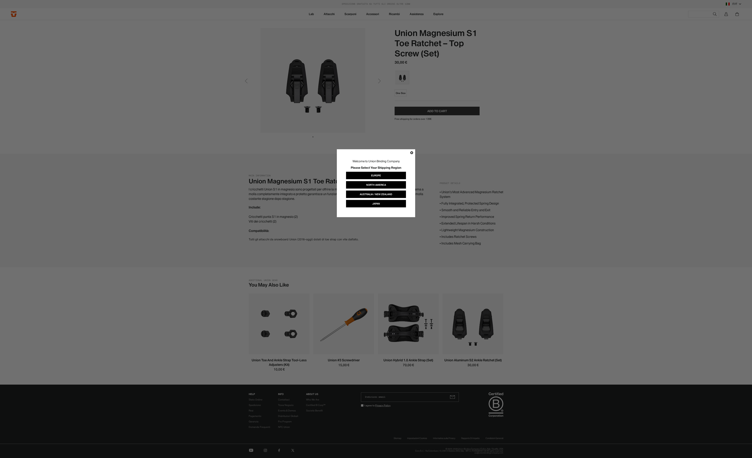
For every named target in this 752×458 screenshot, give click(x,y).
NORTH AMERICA (376, 184)
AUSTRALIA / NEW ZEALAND (376, 194)
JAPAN (376, 203)
